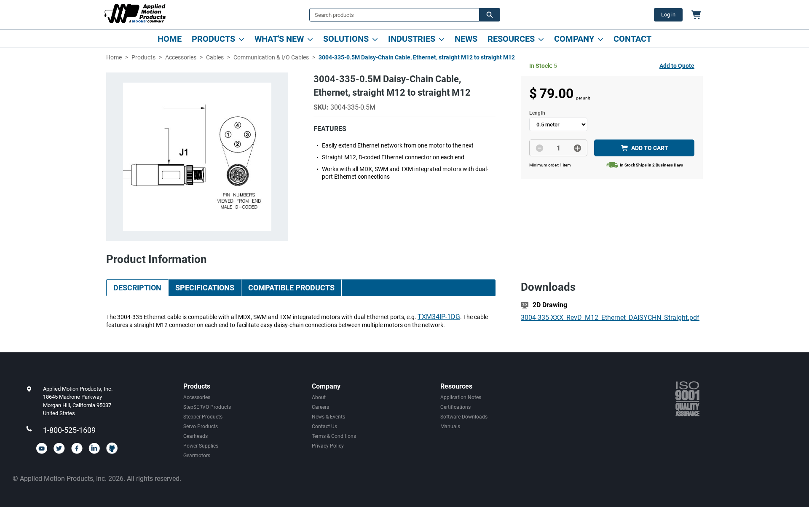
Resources (511, 39)
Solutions (346, 39)
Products (213, 39)
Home (170, 39)
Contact (632, 39)
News (466, 39)
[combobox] (391, 14)
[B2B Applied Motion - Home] (135, 13)
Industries (411, 39)
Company (574, 39)
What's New (279, 39)
